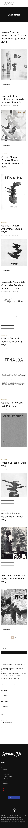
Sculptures (6, 774)
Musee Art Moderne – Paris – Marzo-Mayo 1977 (13, 578)
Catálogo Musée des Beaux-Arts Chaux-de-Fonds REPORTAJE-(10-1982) (12, 669)
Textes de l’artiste (6, 781)
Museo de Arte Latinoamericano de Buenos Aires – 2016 (12, 99)
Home (4, 767)
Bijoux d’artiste (7, 778)
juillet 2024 (5, 695)
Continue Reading (7, 84)
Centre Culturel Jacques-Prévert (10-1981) (13, 341)
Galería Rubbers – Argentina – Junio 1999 (11, 228)
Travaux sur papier (8, 776)
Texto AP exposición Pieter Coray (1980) (11, 675)
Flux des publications (7, 722)
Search (14, 652)
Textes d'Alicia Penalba (8, 709)
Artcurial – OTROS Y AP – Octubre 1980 (11, 678)
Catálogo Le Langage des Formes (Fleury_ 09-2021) (14, 664)
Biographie (5, 769)
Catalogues (4, 92)
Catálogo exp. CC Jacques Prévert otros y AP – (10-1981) (13, 673)
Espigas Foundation (20, 821)
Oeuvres (4, 771)
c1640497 (3, 105)
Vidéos (4, 785)
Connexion (5, 720)
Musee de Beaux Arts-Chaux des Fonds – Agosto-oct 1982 (13, 285)
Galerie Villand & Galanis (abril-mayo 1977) (12, 516)
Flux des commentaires (8, 724)
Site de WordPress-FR (7, 727)
